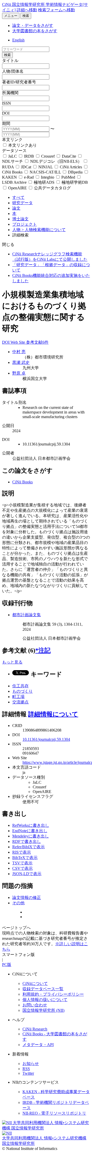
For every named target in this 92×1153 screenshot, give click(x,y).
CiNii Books (22, 482)
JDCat (26, 167)
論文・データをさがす (32, 25)
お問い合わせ (34, 1005)
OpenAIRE (17, 188)
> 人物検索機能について (43, 229)
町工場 (18, 696)
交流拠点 (20, 702)
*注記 (43, 650)
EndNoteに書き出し (29, 831)
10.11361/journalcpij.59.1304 (46, 739)
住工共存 (20, 686)
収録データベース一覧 (42, 989)
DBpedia (75, 172)
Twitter (28, 1073)
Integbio (47, 177)
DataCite (69, 156)
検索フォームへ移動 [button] (56, 10)
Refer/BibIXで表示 (28, 847)
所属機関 (10, 93)
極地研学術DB (74, 182)
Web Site (18, 342)
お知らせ (30, 1063)
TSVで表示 (22, 863)
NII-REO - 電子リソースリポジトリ (54, 1113)
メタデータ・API (38, 1044)
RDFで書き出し (26, 841)
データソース (14, 150)
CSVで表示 (22, 868)
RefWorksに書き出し (30, 825)
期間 (6, 123)
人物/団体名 (13, 71)
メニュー (10, 16)
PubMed (68, 177)
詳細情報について (53, 714)
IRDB (29, 156)
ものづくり (22, 691)
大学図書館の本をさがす (34, 31)
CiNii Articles (71, 167)
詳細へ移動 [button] (27, 10)
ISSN (6, 103)
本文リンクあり (22, 145)
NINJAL (45, 167)
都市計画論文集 (26, 615)
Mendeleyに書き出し (30, 836)
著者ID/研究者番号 (19, 82)
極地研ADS (44, 182)
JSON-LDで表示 (26, 874)
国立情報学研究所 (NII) (43, 1010)
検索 (25, 16)
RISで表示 (21, 852)
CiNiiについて (35, 983)
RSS (26, 1069)
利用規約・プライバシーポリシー (53, 994)
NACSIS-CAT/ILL (45, 172)
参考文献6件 (37, 342)
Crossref (48, 156)
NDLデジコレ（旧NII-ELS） (56, 161)
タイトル (10, 60)
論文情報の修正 (26, 897)
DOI (5, 113)
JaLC (12, 156)
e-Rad (29, 177)
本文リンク (12, 139)
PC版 (6, 964)
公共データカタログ (52, 188)
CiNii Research (34, 1029)
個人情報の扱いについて (44, 999)
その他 (18, 903)
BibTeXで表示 (25, 857)
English (18, 40)
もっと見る (12, 662)
